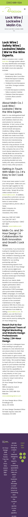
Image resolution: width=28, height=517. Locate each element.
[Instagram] (24, 457)
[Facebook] (20, 454)
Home (6, 29)
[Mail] (22, 461)
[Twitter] (20, 457)
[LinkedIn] (24, 454)
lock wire (5, 61)
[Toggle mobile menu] (25, 9)
